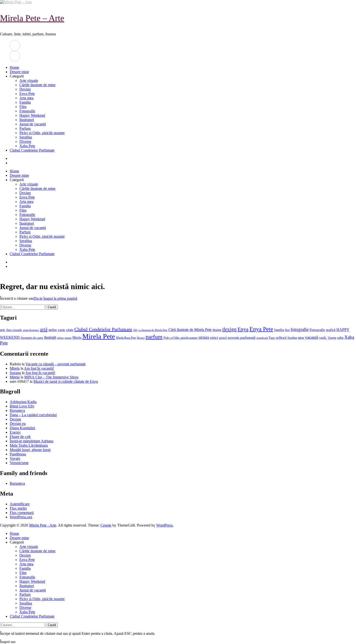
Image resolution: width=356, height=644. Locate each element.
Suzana (15, 373)
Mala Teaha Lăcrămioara (29, 445)
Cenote (106, 525)
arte (2, 330)
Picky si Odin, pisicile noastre (42, 133)
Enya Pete (27, 94)
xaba (340, 337)
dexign (229, 329)
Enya (243, 329)
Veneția (332, 337)
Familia (25, 102)
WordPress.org (21, 517)
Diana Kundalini (22, 428)
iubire (60, 338)
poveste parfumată (241, 337)
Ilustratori (26, 120)
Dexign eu (18, 424)
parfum (154, 336)
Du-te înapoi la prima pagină (55, 298)
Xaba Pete (27, 146)
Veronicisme (19, 463)
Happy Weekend (32, 115)
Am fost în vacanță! (39, 368)
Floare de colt (20, 437)
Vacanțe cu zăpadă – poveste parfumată (55, 364)
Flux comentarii (22, 513)
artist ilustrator (31, 330)
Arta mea (26, 98)
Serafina (25, 137)
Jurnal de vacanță (32, 124)
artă (43, 329)
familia (279, 330)
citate (69, 330)
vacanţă (311, 337)
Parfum (25, 128)
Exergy (15, 432)
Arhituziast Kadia (23, 402)
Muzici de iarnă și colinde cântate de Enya (65, 381)
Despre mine (19, 72)
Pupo (272, 337)
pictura (204, 337)
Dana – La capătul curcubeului (33, 415)
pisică (223, 337)
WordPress (164, 525)
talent (301, 337)
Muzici (141, 337)
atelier (52, 330)
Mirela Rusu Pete (126, 337)
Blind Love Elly (22, 406)
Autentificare (20, 504)
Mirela (76, 337)
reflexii (281, 337)
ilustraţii (50, 337)
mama (68, 337)
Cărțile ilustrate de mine (37, 85)
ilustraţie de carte (32, 337)
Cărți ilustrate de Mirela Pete (190, 330)
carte (61, 330)
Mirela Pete (98, 336)
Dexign (25, 89)
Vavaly (15, 458)
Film (22, 107)
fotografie (300, 329)
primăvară (262, 337)
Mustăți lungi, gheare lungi (30, 450)
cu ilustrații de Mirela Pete (152, 330)
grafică (330, 330)
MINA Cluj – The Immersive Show (51, 377)
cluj (135, 330)
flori (287, 330)
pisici (214, 337)
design (217, 330)
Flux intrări (18, 508)
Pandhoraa (18, 454)
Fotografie (27, 111)
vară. (323, 337)
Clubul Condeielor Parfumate (32, 150)
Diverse (25, 141)
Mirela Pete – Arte (32, 18)
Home (14, 67)
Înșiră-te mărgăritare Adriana (31, 441)
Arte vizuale (28, 80)
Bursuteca (17, 410)
